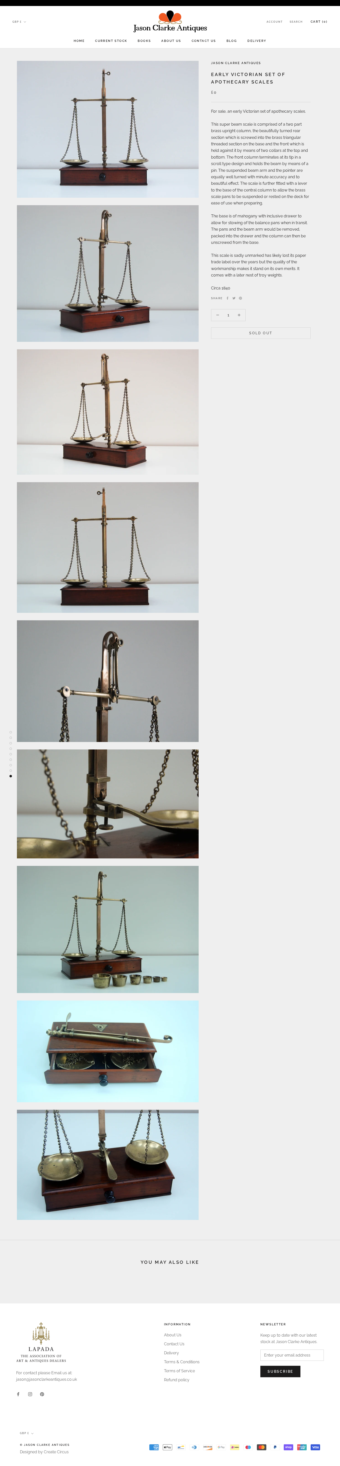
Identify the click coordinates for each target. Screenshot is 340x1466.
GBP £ (17, 21)
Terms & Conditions (182, 1362)
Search (296, 21)
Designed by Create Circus (44, 1452)
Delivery (256, 41)
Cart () (319, 21)
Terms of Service (179, 1371)
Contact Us (204, 41)
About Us (171, 41)
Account (275, 21)
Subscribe (280, 1372)
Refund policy (176, 1379)
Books (144, 41)
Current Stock (111, 41)
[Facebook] (227, 298)
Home (79, 41)
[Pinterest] (240, 298)
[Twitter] (233, 298)
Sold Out (261, 333)
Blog (232, 41)
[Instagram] (30, 1394)
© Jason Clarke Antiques (45, 1445)
